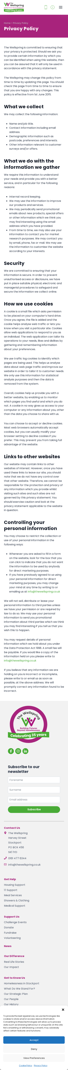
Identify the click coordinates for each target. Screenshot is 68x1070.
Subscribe (34, 809)
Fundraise (10, 933)
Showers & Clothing (16, 900)
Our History (11, 1004)
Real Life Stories (14, 962)
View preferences (34, 1058)
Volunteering (12, 938)
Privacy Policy (40, 1065)
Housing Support (14, 885)
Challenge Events (15, 922)
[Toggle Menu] (60, 7)
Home (7, 23)
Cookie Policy (25, 1065)
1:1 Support (10, 890)
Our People (11, 999)
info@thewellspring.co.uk (44, 591)
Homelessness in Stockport (21, 983)
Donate (9, 927)
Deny (34, 1049)
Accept (34, 1040)
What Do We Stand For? (19, 989)
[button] (63, 1009)
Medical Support (14, 906)
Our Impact (11, 967)
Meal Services (13, 895)
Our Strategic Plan (16, 994)
